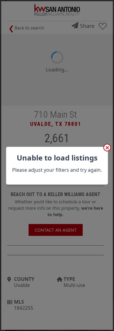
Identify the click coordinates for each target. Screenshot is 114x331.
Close (107, 147)
